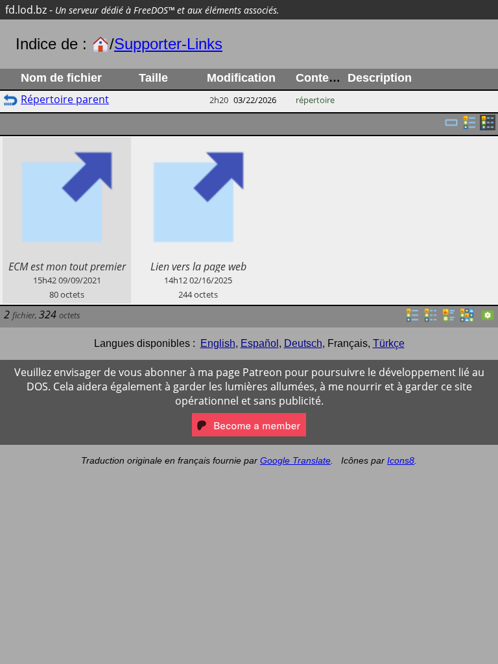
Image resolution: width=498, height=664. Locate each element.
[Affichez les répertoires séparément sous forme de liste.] (469, 126)
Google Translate (295, 460)
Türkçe (389, 343)
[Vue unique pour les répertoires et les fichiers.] (451, 126)
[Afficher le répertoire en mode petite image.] (467, 319)
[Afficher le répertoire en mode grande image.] (487, 319)
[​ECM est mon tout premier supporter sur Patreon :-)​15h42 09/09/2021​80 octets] (67, 144)
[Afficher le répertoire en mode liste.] (412, 319)
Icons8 (400, 460)
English (217, 343)
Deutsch (303, 343)
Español (260, 343)
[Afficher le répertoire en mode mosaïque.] (448, 319)
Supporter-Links (168, 44)
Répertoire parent (65, 99)
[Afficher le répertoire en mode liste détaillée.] (430, 319)
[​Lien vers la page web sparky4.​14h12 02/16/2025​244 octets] (198, 144)
